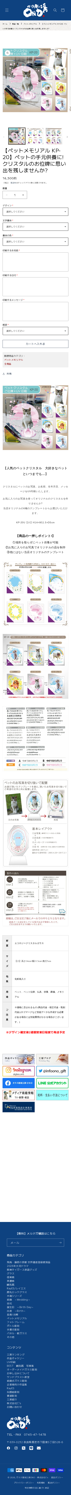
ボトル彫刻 (13, 1325)
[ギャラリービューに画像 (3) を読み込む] (53, 136)
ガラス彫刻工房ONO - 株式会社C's (32, 1477)
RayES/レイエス (16, 1288)
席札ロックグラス (17, 1292)
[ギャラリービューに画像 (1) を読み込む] (16, 136)
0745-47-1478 (35, 1434)
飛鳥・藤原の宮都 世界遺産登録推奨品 (28, 1262)
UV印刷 (11, 1362)
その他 (10, 1337)
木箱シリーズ (14, 1295)
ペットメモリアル (30, 24)
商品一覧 (15, 24)
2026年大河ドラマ (18, 1266)
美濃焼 (10, 1281)
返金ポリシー (57, 1477)
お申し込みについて (18, 1373)
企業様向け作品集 (17, 1384)
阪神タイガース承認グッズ (22, 1269)
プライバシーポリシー (24, 1482)
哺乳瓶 (10, 1284)
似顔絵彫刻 (13, 1392)
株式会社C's (14, 1403)
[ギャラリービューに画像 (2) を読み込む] (35, 136)
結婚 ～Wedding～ (18, 1299)
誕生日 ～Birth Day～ (20, 1307)
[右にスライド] (67, 137)
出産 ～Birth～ (16, 1310)
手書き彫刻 (13, 1329)
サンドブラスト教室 (18, 1377)
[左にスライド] (4, 137)
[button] (7, 10)
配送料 (13, 182)
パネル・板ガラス (17, 1333)
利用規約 (41, 1482)
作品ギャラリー (15, 1358)
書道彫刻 (12, 1395)
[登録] (60, 1243)
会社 (9, 1303)
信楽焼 (10, 1277)
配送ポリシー (54, 1482)
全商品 (7, 363)
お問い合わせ (14, 1407)
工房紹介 (12, 1399)
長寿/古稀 (12, 1314)
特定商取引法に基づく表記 (37, 1487)
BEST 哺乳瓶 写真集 (20, 1365)
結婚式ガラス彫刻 (17, 1380)
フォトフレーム (15, 1322)
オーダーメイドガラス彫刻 (22, 1369)
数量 (5, 188)
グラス (10, 1273)
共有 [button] (9, 373)
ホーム (5, 24)
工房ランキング (15, 1354)
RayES (10, 1388)
